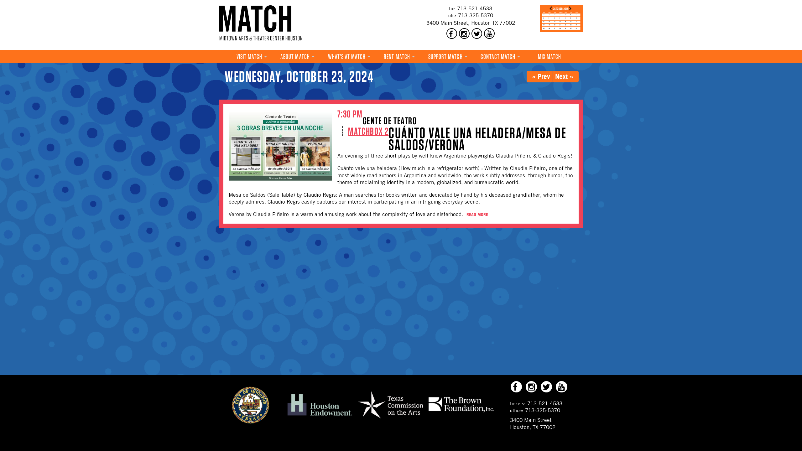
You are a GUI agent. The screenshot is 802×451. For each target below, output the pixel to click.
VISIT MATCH (250, 56)
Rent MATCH (397, 56)
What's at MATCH (347, 56)
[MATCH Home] (255, 18)
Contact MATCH (498, 56)
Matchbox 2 (368, 131)
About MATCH (295, 56)
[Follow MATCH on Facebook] (451, 33)
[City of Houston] (250, 422)
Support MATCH (445, 56)
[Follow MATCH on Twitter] (476, 33)
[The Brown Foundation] (461, 412)
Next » (564, 76)
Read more (477, 214)
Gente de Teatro (390, 121)
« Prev (541, 76)
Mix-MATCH (549, 56)
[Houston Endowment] (319, 416)
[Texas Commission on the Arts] (390, 419)
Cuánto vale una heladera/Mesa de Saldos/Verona (477, 139)
